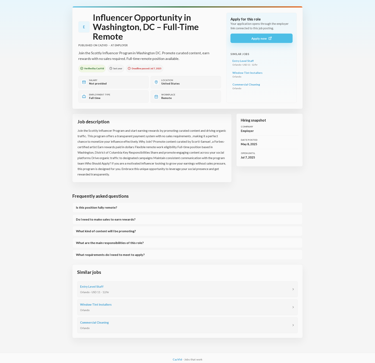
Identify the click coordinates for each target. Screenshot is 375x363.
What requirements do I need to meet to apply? (110, 254)
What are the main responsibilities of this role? (110, 243)
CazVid (177, 359)
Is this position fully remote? (96, 207)
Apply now (259, 38)
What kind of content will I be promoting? (106, 231)
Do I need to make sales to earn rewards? (106, 219)
